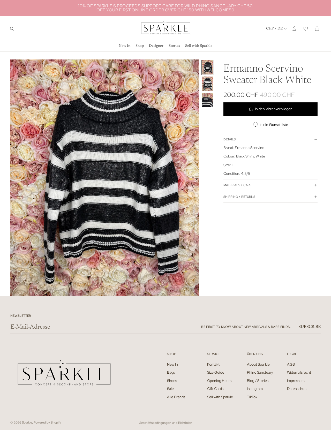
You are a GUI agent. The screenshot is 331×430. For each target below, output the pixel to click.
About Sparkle (258, 364)
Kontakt (213, 364)
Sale (170, 388)
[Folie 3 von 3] (207, 100)
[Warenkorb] (317, 28)
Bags (171, 372)
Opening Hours (219, 380)
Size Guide (215, 372)
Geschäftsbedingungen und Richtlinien (165, 423)
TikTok (252, 397)
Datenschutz (297, 388)
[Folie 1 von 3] (207, 67)
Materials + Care (237, 185)
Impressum (296, 380)
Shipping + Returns (239, 196)
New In (172, 364)
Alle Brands (176, 397)
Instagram (255, 388)
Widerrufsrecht (299, 372)
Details (229, 139)
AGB (291, 364)
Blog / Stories (257, 380)
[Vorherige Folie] (16, 177)
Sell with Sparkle (220, 397)
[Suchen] (12, 28)
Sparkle (27, 422)
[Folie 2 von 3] (207, 84)
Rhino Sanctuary (260, 372)
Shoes (172, 380)
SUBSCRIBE (309, 327)
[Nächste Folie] (193, 177)
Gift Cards (215, 388)
